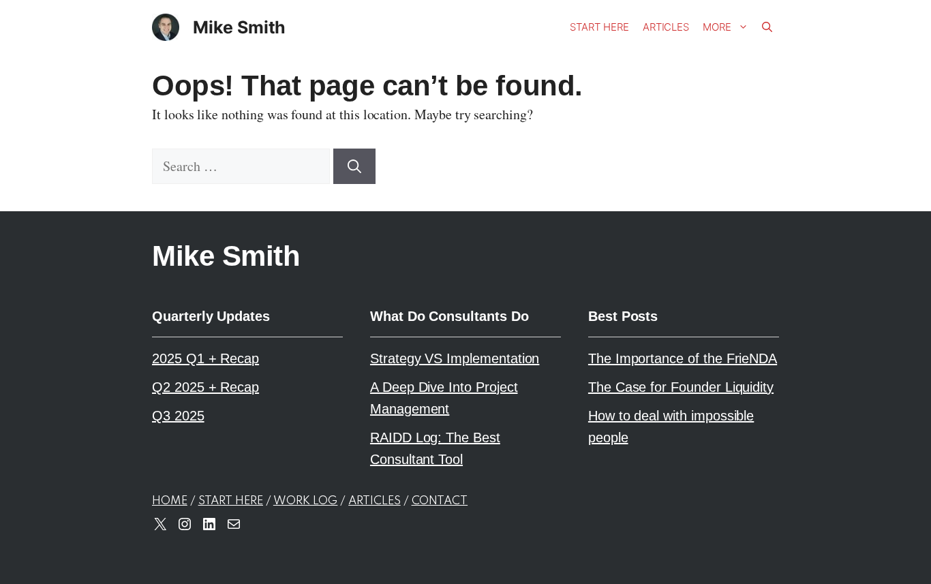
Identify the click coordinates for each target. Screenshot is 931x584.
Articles (666, 26)
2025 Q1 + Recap (205, 358)
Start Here (599, 26)
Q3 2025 (178, 415)
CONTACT (440, 501)
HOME (169, 501)
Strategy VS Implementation (454, 358)
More (717, 26)
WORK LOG (305, 501)
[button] (767, 27)
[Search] (354, 166)
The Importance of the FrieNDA (682, 358)
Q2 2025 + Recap (205, 387)
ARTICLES (374, 501)
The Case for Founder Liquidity (681, 387)
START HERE (230, 501)
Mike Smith (239, 27)
